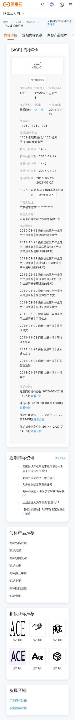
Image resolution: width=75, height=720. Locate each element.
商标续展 (15, 550)
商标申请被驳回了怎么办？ (38, 477)
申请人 (24, 189)
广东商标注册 (18, 700)
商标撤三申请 (18, 573)
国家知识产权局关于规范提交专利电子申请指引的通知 (42, 469)
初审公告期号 (28, 149)
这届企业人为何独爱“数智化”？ (41, 502)
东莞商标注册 (18, 708)
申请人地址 (26, 202)
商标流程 (25, 225)
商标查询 (15, 596)
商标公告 (25, 386)
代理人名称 (26, 214)
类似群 (24, 120)
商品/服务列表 (28, 132)
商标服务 (31, 21)
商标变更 (15, 580)
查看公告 (36, 395)
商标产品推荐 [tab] (57, 35)
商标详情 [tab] (10, 35)
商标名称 (25, 88)
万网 (18, 21)
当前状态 (54, 88)
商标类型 (25, 104)
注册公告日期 (28, 170)
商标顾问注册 (18, 588)
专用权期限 (26, 178)
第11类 (39, 109)
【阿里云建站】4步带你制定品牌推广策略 (43, 511)
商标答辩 (15, 565)
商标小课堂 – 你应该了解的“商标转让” (43, 493)
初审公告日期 (28, 156)
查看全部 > (60, 458)
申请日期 (54, 104)
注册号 (38, 88)
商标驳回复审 (18, 558)
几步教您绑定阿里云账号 (37, 484)
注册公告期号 (28, 163)
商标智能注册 (18, 543)
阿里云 (7, 21)
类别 (37, 104)
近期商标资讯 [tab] (32, 35)
